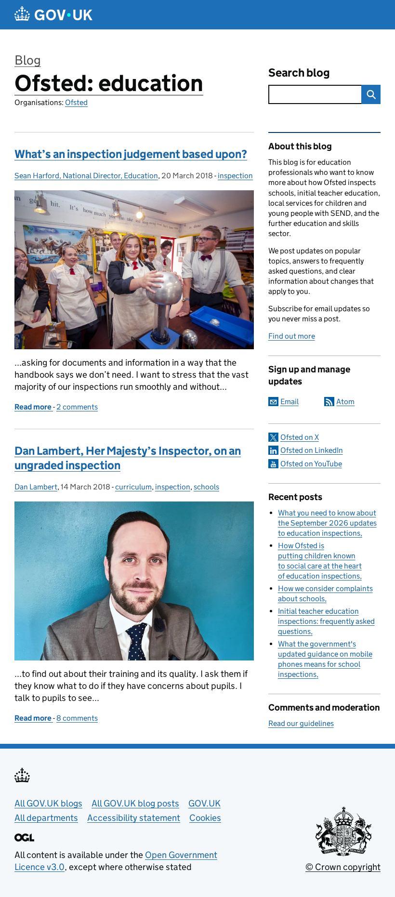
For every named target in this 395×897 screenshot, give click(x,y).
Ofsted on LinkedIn (311, 450)
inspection (235, 175)
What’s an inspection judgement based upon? (130, 154)
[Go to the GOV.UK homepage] (53, 15)
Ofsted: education (108, 83)
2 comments (77, 406)
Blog (27, 60)
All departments (46, 817)
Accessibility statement (133, 817)
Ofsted (76, 102)
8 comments (77, 718)
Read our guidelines (301, 723)
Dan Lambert (35, 486)
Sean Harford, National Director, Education (86, 175)
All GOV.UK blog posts (135, 803)
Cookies (205, 817)
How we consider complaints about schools (325, 593)
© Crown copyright (343, 866)
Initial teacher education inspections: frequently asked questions (326, 621)
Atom (345, 401)
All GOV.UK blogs (48, 803)
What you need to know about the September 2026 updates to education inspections (327, 523)
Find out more (291, 336)
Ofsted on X (299, 437)
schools (206, 486)
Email (289, 401)
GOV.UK (204, 803)
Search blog (299, 72)
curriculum (133, 486)
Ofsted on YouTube (311, 463)
